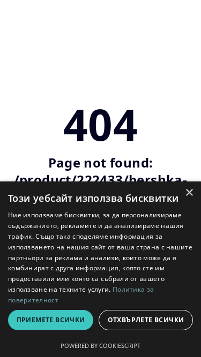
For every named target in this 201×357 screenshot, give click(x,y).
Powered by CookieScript (100, 345)
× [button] (189, 193)
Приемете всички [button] (51, 319)
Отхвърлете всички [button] (146, 319)
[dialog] (100, 269)
